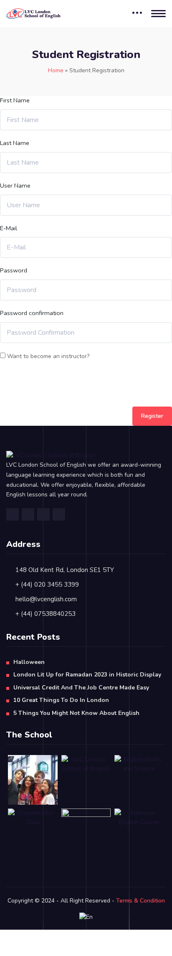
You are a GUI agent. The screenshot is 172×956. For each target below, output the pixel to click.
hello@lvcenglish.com (46, 599)
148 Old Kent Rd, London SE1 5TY (64, 570)
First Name (15, 100)
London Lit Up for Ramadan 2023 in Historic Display (87, 675)
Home (55, 70)
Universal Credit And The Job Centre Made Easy (81, 688)
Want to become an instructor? (47, 356)
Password (13, 270)
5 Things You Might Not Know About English (76, 713)
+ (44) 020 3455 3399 (47, 584)
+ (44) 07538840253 (45, 614)
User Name (15, 185)
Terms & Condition (140, 901)
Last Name (14, 143)
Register (152, 416)
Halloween (29, 662)
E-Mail (8, 228)
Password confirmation (31, 313)
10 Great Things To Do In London (61, 700)
